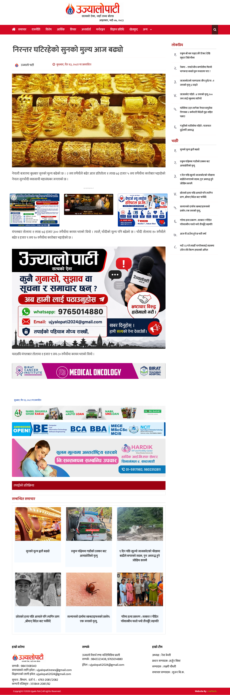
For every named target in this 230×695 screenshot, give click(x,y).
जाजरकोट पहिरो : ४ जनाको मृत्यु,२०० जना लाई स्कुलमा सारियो (196, 96)
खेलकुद (133, 29)
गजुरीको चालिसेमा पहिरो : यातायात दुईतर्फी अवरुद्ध (195, 128)
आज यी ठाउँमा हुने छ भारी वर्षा (193, 234)
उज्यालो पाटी (27, 65)
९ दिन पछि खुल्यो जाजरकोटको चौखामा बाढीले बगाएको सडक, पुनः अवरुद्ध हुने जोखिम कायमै (197, 179)
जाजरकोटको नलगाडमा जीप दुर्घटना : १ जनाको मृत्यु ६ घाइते (197, 83)
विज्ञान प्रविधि (117, 29)
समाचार (22, 29)
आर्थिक (61, 29)
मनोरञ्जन (100, 29)
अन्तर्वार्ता (86, 29)
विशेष (49, 29)
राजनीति (36, 29)
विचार (73, 29)
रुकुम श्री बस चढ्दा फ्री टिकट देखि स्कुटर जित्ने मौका (195, 56)
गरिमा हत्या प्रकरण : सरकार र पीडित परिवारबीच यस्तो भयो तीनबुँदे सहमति (196, 222)
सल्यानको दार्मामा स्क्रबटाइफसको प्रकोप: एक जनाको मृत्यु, (195, 209)
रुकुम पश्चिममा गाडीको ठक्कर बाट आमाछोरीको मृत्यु (195, 164)
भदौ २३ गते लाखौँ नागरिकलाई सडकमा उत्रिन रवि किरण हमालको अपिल (197, 248)
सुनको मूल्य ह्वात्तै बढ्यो (190, 150)
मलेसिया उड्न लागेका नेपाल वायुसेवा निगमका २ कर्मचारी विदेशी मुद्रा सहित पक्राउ (196, 112)
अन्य (145, 29)
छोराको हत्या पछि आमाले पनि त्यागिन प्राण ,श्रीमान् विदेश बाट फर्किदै (196, 195)
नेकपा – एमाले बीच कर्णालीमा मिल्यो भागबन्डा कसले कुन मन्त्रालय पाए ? (196, 69)
